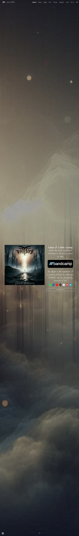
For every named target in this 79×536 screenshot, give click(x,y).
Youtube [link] (55, 2)
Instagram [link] (61, 2)
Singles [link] (45, 2)
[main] (60, 252)
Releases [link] (34, 2)
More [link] (72, 2)
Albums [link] (40, 2)
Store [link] (50, 2)
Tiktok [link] (67, 2)
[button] (77, 2)
